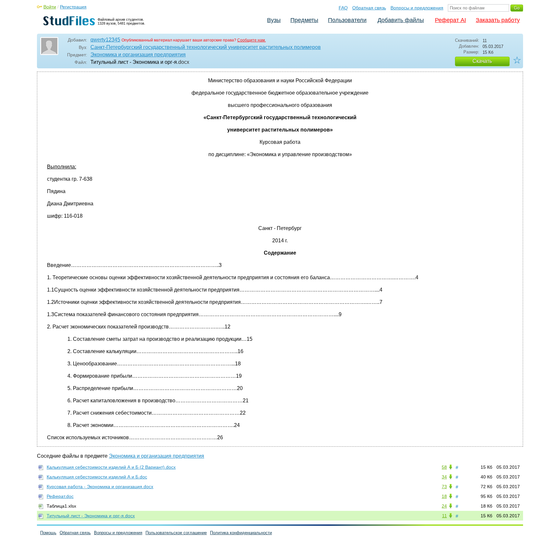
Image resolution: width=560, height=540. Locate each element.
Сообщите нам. (251, 40)
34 (444, 476)
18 (444, 496)
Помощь (48, 532)
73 (444, 486)
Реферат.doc (60, 496)
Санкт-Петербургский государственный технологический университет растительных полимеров (205, 47)
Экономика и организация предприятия (138, 54)
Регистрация (73, 6)
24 (444, 506)
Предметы (304, 20)
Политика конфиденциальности (241, 532)
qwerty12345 (105, 39)
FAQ (343, 7)
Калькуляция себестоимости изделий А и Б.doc (97, 476)
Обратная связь (369, 7)
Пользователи (347, 20)
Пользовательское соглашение (176, 532)
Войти (49, 6)
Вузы (274, 20)
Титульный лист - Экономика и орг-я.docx (91, 515)
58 (444, 467)
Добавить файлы (401, 20)
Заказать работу (498, 20)
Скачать (482, 61)
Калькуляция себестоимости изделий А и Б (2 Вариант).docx (111, 467)
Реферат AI (450, 20)
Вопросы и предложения (417, 7)
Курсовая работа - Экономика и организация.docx (100, 486)
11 (444, 515)
